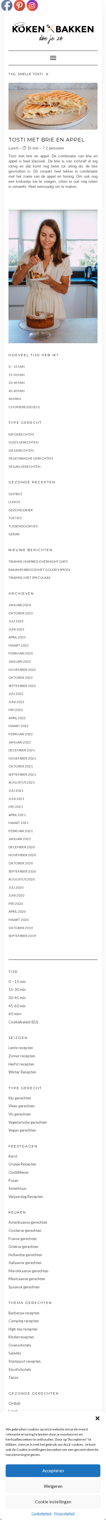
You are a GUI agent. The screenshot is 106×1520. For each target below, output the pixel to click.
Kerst (12, 1156)
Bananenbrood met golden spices (39, 569)
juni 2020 (16, 895)
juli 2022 (15, 693)
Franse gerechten (22, 1238)
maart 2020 (18, 919)
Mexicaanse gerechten (26, 1279)
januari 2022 (19, 742)
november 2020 (22, 855)
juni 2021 (16, 799)
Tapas (13, 1377)
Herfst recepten (21, 1064)
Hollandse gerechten (25, 1254)
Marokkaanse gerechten (28, 1271)
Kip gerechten (21, 434)
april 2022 (17, 718)
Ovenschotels (19, 1345)
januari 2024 (19, 605)
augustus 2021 (21, 782)
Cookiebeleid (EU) (24, 407)
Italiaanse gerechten (25, 1262)
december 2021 (21, 750)
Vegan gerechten (24, 466)
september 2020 (22, 871)
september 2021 (22, 774)
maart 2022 (18, 726)
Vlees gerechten (23, 442)
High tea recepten (23, 1329)
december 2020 (21, 847)
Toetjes (15, 518)
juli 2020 (15, 887)
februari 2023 (20, 653)
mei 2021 (15, 806)
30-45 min (16, 382)
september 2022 (22, 686)
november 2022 (22, 669)
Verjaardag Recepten (25, 1196)
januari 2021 (19, 839)
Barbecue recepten (24, 1313)
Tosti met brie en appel (46, 140)
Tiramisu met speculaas (29, 577)
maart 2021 (18, 823)
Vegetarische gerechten (30, 458)
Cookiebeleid (41, 1513)
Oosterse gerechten (24, 1230)
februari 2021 (20, 831)
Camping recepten (23, 1321)
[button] (97, 1418)
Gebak (14, 534)
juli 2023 (15, 621)
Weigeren (53, 1486)
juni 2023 (16, 629)
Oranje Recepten (22, 1164)
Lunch (14, 502)
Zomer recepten (21, 1056)
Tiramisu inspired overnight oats (38, 561)
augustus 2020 (21, 879)
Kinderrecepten (21, 1337)
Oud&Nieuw (18, 1172)
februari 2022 (20, 734)
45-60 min (16, 391)
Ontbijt (15, 494)
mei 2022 (15, 710)
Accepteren (53, 1470)
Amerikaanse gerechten (27, 1222)
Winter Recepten (22, 1072)
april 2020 (17, 911)
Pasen (13, 1180)
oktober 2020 (20, 863)
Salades (14, 1353)
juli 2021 (15, 790)
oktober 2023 (20, 613)
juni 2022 (16, 702)
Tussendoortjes (23, 526)
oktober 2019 (20, 928)
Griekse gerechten (23, 1246)
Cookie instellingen (53, 1501)
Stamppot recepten (24, 1361)
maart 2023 (18, 645)
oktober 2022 (20, 677)
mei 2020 (15, 903)
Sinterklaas (17, 1188)
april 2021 (17, 815)
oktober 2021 (20, 766)
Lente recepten (20, 1047)
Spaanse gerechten (24, 1287)
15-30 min (16, 375)
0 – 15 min (16, 366)
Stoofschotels (19, 1369)
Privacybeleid (64, 1513)
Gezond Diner (20, 510)
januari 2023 (19, 661)
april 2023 (17, 637)
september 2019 (22, 936)
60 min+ (14, 399)
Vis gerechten (21, 450)
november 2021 (22, 758)
